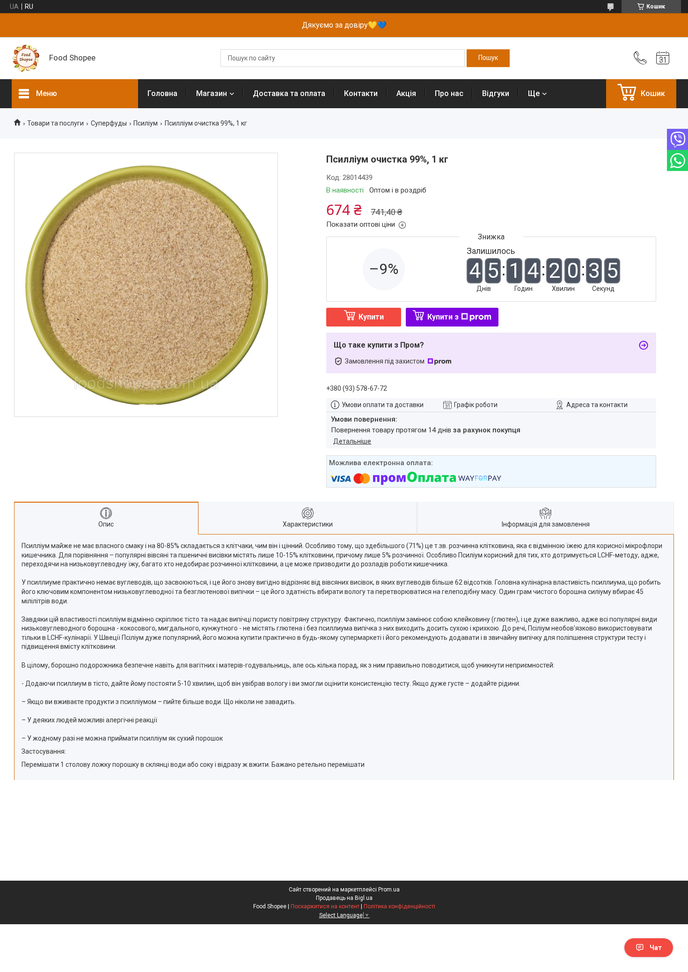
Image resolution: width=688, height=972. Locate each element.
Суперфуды (109, 123)
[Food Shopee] (25, 58)
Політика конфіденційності (399, 906)
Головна (162, 93)
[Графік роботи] (662, 58)
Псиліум (145, 123)
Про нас (449, 93)
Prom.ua (389, 889)
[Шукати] (488, 58)
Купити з (443, 316)
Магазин (211, 93)
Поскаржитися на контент (325, 906)
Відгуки (495, 93)
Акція (406, 93)
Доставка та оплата (289, 93)
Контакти (361, 93)
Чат (656, 947)
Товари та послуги (55, 123)
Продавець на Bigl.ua (344, 898)
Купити (371, 316)
